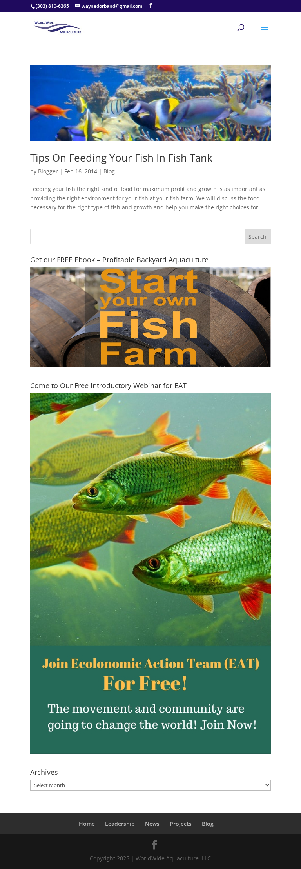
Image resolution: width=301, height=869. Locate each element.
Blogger (48, 171)
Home (87, 823)
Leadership (120, 823)
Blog (109, 171)
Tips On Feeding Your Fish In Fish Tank (121, 158)
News (152, 823)
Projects (181, 823)
